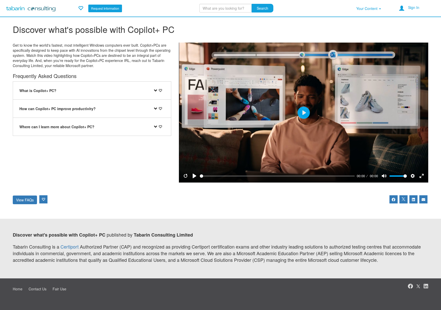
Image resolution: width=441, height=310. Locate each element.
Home (17, 288)
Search (262, 8)
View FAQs (25, 199)
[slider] (277, 176)
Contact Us (37, 288)
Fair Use (59, 288)
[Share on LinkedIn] (413, 199)
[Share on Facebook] (393, 199)
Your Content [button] (367, 8)
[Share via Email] (423, 199)
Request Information (105, 8)
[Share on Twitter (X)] (403, 199)
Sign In (413, 7)
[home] (30, 7)
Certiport (69, 246)
